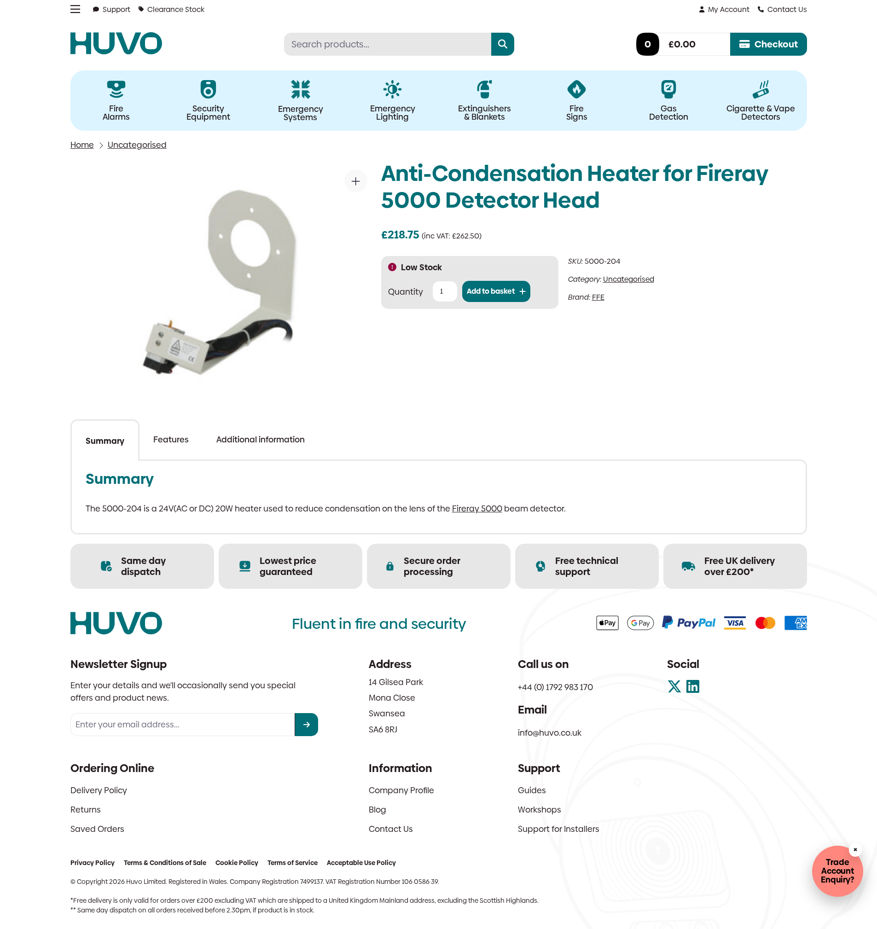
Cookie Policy (236, 862)
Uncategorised (137, 145)
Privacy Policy (92, 862)
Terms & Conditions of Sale (165, 862)
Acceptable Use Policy (361, 862)
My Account (728, 9)
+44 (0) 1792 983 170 (555, 687)
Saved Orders (97, 829)
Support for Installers (558, 829)
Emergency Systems (300, 113)
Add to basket (491, 291)
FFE (598, 297)
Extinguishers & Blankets (484, 112)
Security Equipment (208, 112)
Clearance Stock (175, 9)
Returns (85, 809)
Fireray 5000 (477, 508)
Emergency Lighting (392, 112)
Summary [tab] (105, 441)
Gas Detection (668, 112)
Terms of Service (292, 862)
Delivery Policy (98, 790)
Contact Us (787, 9)
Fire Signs (576, 112)
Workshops (539, 809)
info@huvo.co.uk (549, 732)
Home (82, 145)
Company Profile (401, 790)
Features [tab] (171, 439)
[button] (355, 180)
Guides (532, 790)
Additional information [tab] (260, 439)
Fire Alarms (116, 112)
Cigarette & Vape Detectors (760, 112)
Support (116, 9)
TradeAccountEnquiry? (837, 870)
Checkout (776, 44)
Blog (377, 809)
